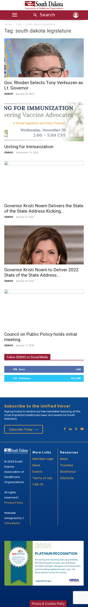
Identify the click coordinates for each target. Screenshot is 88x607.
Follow (76, 378)
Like (78, 369)
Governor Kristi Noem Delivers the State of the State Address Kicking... (43, 208)
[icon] (76, 16)
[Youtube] (82, 429)
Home (8, 24)
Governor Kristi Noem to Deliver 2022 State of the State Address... (41, 272)
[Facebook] (65, 429)
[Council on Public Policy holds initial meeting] (44, 309)
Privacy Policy (13, 503)
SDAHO (8, 93)
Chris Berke (12, 523)
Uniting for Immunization (28, 146)
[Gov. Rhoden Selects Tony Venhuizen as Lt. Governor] (44, 57)
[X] (76, 429)
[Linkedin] (70, 429)
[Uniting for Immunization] (44, 121)
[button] (43, 15)
